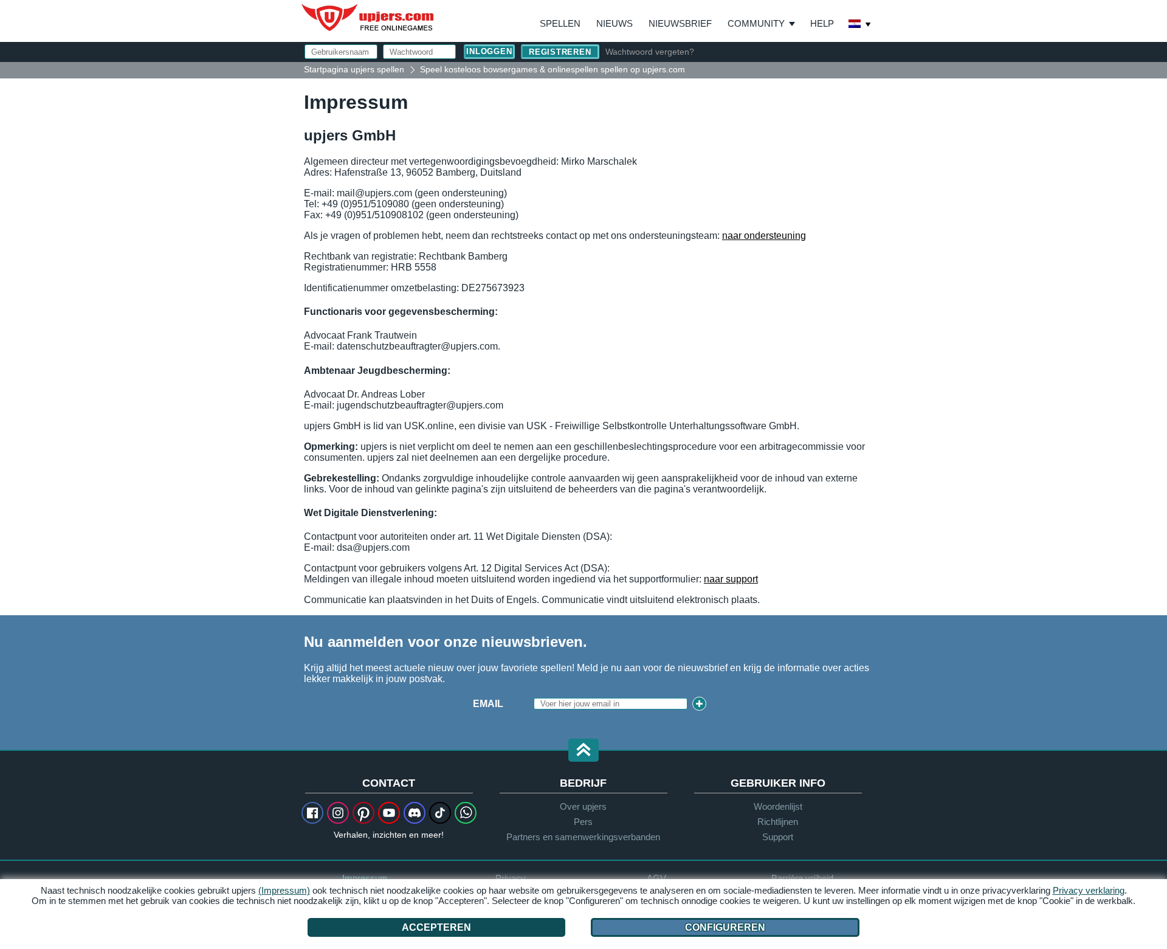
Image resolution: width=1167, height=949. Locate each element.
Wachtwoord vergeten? (649, 52)
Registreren (560, 52)
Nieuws (614, 23)
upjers (368, 17)
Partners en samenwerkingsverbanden (583, 837)
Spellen (560, 23)
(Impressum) (284, 890)
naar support (731, 579)
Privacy (510, 878)
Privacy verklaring (1088, 890)
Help (822, 23)
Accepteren (436, 927)
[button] (583, 751)
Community (756, 23)
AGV (656, 878)
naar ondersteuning (764, 235)
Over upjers (583, 806)
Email (488, 704)
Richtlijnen (777, 821)
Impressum (365, 878)
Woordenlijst (778, 806)
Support (777, 837)
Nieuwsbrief (680, 23)
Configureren (725, 927)
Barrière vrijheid (802, 878)
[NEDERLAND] (860, 25)
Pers (583, 821)
